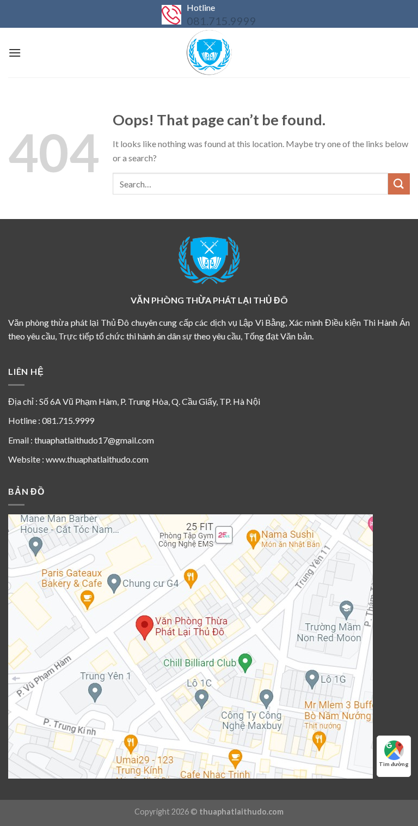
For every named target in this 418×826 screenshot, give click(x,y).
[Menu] (14, 52)
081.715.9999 (221, 20)
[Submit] (399, 184)
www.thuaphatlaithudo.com (97, 459)
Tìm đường (394, 764)
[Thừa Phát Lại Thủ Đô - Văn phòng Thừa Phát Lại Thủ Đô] (209, 52)
